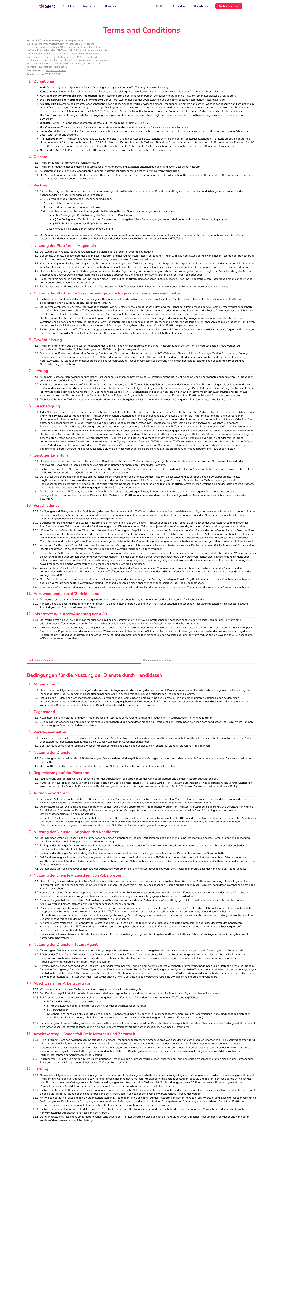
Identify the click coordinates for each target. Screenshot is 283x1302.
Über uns (110, 6)
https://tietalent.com (53, 43)
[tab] (84, 660)
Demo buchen (202, 5)
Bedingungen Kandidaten (42, 660)
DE (161, 6)
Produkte (69, 6)
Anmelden (179, 5)
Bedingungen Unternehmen (158, 660)
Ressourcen (90, 6)
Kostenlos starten (229, 5)
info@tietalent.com (56, 70)
